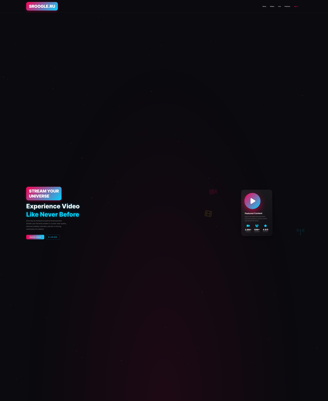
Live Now (53, 237)
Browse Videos (35, 237)
